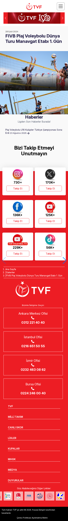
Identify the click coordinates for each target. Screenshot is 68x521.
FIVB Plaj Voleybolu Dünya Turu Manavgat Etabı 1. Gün (34, 275)
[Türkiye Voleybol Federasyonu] (34, 6)
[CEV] (60, 496)
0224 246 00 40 (33, 393)
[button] (62, 18)
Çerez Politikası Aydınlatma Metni (32, 518)
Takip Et (17, 188)
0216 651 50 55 (33, 346)
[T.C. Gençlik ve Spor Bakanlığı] (49, 496)
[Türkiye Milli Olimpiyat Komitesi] (18, 496)
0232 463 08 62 (33, 369)
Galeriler (10, 272)
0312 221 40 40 (33, 322)
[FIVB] (29, 496)
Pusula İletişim (38, 510)
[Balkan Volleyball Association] (39, 496)
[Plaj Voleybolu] (8, 496)
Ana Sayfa (10, 269)
